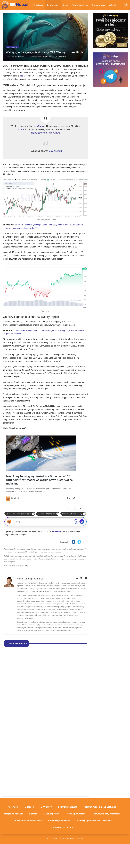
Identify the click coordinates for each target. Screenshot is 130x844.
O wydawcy (46, 807)
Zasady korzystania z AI (62, 827)
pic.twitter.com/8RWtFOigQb (45, 133)
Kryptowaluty (53, 5)
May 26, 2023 (55, 151)
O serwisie (13, 807)
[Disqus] (45, 681)
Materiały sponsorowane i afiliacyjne (94, 821)
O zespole (29, 807)
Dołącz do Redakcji (13, 814)
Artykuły (113, 5)
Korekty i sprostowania (59, 821)
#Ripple (41, 126)
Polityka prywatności (76, 814)
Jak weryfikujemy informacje (106, 814)
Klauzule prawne (51, 814)
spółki (22, 76)
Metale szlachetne (80, 5)
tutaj (26, 566)
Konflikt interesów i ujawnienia (27, 821)
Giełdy (65, 5)
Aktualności (38, 5)
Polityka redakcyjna (67, 807)
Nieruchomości (98, 5)
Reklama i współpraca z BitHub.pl (100, 807)
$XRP (21, 129)
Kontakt (33, 814)
